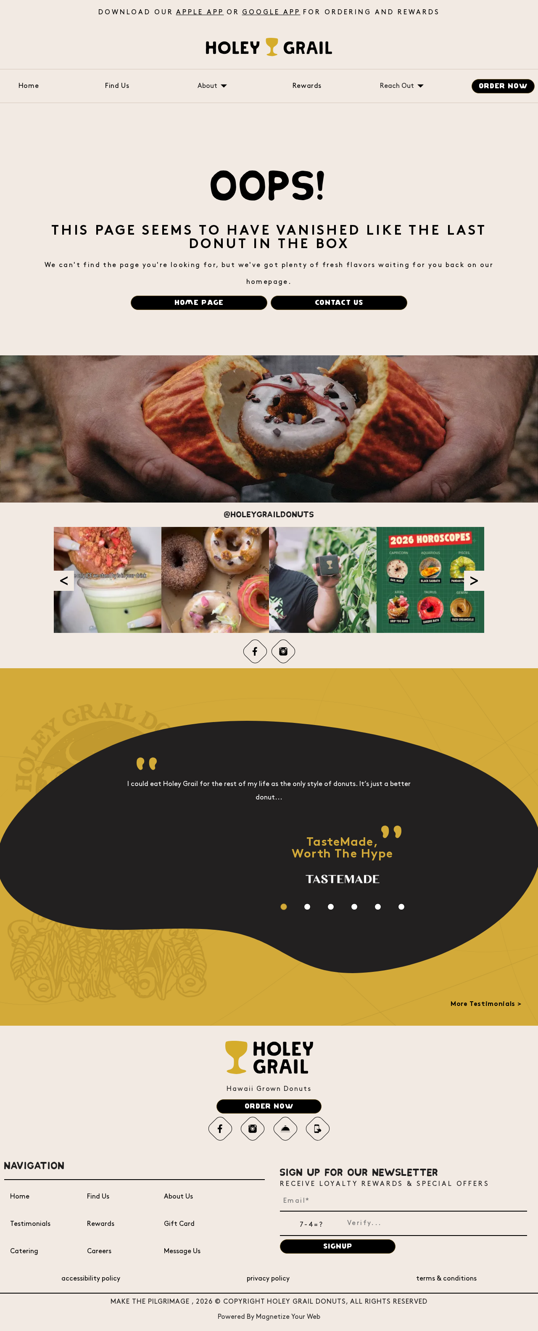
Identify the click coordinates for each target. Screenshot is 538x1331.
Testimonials (30, 1224)
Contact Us (339, 302)
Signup (338, 1246)
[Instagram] (283, 651)
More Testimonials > (486, 1004)
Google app (271, 12)
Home (28, 86)
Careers (99, 1251)
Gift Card (179, 1224)
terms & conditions (446, 1278)
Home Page (199, 302)
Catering (24, 1251)
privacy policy (268, 1278)
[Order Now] (285, 1128)
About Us (178, 1196)
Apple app (200, 12)
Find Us (117, 86)
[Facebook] (255, 651)
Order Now (503, 86)
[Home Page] (269, 47)
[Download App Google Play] (317, 1128)
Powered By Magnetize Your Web (269, 1317)
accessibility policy (90, 1278)
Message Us (182, 1251)
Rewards (307, 86)
